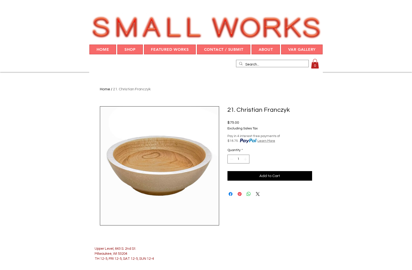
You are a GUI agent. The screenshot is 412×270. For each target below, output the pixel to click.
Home (105, 89)
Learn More (266, 141)
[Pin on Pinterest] (239, 194)
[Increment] (246, 159)
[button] (130, 49)
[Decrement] (231, 159)
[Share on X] (258, 194)
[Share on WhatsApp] (249, 194)
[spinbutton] (238, 159)
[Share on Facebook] (230, 194)
